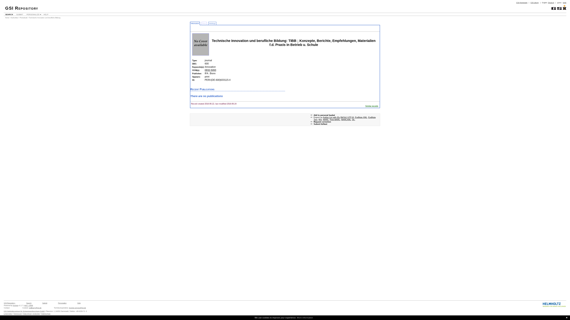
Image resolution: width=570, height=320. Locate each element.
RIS (320, 120)
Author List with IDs (331, 117)
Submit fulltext (320, 124)
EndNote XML (361, 117)
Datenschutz (45, 314)
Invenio (15, 305)
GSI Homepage (521, 3)
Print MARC (335, 120)
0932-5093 (210, 70)
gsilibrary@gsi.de (35, 308)
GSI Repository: (9, 303)
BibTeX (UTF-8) (347, 117)
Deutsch (551, 3)
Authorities (14, 18)
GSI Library (535, 3)
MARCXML (346, 120)
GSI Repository (21, 8)
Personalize (33, 14)
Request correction (322, 122)
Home (7, 18)
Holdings (212, 23)
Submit (19, 14)
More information (305, 317)
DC (353, 120)
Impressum (18, 314)
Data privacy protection (31, 314)
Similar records (371, 106)
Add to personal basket (324, 115)
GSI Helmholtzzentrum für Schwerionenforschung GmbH (24, 311)
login (564, 3)
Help (46, 14)
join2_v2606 (28, 305)
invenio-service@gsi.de (77, 308)
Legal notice (8, 314)
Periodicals (23, 18)
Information (195, 23)
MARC (326, 120)
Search (9, 14)
